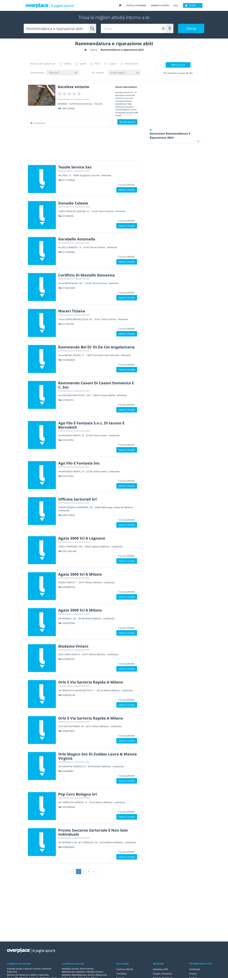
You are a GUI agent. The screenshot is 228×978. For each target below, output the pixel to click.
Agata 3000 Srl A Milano (80, 574)
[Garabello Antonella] (42, 251)
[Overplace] (85, 49)
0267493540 (69, 806)
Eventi (83, 63)
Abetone (66, 974)
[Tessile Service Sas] (42, 179)
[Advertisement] (84, 144)
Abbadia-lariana (94, 971)
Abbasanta (101, 974)
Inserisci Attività (124, 969)
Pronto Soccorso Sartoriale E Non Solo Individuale (93, 832)
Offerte (67, 63)
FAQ (176, 5)
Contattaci (121, 973)
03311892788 (69, 551)
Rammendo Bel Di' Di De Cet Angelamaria (96, 347)
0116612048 (69, 287)
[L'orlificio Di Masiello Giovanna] (42, 287)
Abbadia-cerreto (70, 968)
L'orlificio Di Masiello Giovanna (86, 275)
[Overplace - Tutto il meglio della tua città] (120, 5)
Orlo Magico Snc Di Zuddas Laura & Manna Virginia (97, 756)
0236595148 (69, 695)
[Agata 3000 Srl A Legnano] (42, 550)
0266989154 (69, 587)
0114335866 (69, 252)
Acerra (90, 974)
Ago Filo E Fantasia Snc (79, 463)
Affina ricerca (178, 64)
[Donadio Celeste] (42, 215)
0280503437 (69, 847)
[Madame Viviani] (42, 658)
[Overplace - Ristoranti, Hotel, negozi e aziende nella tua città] (50, 5)
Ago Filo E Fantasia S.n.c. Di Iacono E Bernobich (91, 425)
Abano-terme (86, 968)
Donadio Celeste (73, 203)
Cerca (191, 28)
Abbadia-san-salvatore (73, 971)
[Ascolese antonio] (41, 95)
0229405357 (69, 659)
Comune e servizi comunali (37, 968)
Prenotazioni (131, 63)
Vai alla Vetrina (127, 121)
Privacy (193, 973)
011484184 (68, 215)
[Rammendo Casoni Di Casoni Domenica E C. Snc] (42, 395)
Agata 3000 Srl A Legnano (81, 538)
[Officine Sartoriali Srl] (42, 511)
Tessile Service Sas (75, 167)
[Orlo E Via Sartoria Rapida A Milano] (42, 694)
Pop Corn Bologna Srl (77, 794)
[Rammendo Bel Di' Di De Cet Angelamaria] (42, 359)
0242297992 (69, 623)
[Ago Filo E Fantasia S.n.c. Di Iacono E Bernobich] (42, 435)
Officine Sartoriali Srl (77, 499)
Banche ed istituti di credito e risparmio (27, 974)
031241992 (68, 440)
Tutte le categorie (136, 5)
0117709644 (69, 180)
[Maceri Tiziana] (42, 323)
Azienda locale (14, 968)
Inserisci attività (160, 5)
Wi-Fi (97, 63)
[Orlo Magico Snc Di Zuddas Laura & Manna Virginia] (42, 766)
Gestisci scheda (127, 189)
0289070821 (69, 730)
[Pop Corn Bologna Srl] (42, 806)
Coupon (112, 63)
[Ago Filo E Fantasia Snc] (42, 475)
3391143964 (68, 108)
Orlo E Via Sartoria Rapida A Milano (90, 682)
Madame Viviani (73, 646)
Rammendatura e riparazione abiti (73, 99)
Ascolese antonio (73, 86)
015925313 (68, 399)
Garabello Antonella (76, 239)
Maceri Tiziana (71, 310)
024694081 (68, 771)
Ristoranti (12, 971)
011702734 (68, 323)
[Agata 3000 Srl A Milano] (42, 586)
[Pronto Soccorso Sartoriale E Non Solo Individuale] (42, 842)
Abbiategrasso (79, 974)
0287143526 (69, 515)
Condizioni (194, 969)
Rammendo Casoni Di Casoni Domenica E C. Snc (96, 384)
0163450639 (69, 359)
